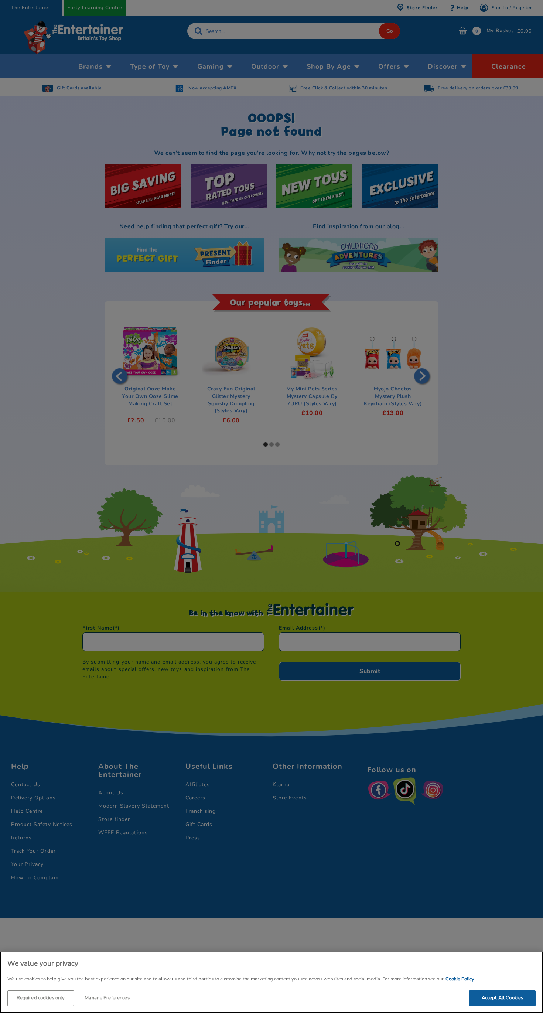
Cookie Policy (459, 979)
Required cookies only (41, 997)
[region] (271, 982)
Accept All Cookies (502, 997)
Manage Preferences (107, 997)
